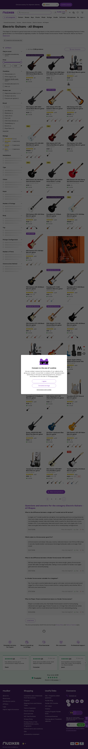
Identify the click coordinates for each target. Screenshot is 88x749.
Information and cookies (44, 390)
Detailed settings (44, 386)
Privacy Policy (54, 376)
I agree (44, 381)
